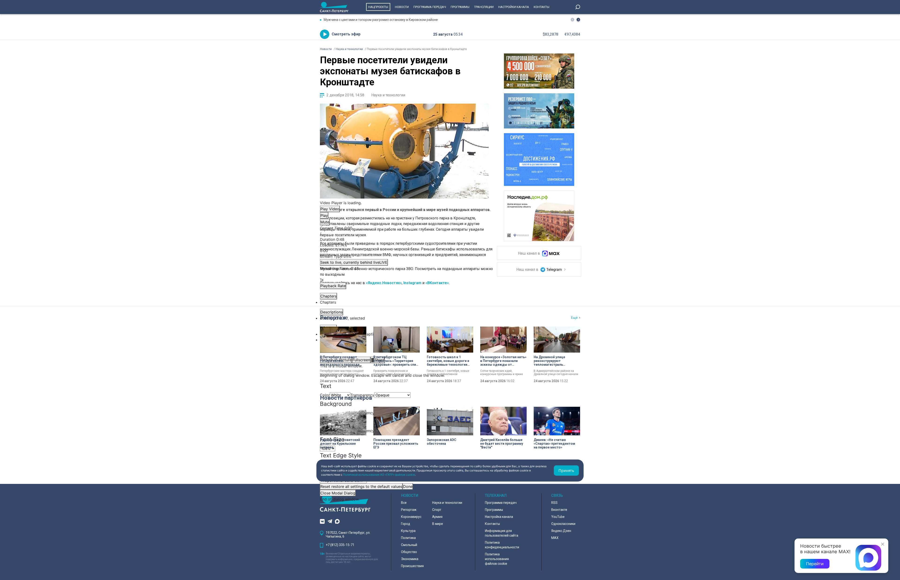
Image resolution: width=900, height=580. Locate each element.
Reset (361, 486)
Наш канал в (529, 253)
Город (405, 524)
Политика (408, 538)
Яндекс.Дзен (561, 531)
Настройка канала (499, 517)
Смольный (409, 545)
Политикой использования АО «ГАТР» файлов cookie (379, 474)
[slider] (404, 247)
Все (404, 503)
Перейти (815, 563)
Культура (408, 531)
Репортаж (333, 317)
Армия (437, 517)
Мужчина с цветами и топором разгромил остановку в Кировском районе (381, 20)
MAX (555, 538)
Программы (460, 7)
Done (407, 486)
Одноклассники (563, 524)
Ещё (574, 318)
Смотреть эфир (346, 34)
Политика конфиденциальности (502, 545)
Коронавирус (411, 517)
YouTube (558, 517)
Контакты (541, 7)
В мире (437, 524)
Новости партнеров (346, 398)
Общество (409, 552)
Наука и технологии (388, 95)
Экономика (409, 559)
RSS (554, 503)
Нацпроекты (378, 7)
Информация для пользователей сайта (501, 533)
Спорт (436, 510)
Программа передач (429, 7)
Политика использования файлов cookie (497, 558)
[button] (578, 19)
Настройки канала (513, 7)
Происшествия (412, 566)
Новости (402, 7)
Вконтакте (559, 510)
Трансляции (484, 7)
